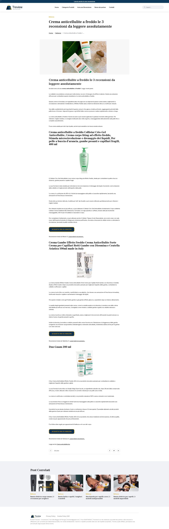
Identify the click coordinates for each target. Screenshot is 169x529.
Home (57, 7)
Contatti (111, 7)
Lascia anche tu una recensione (84, 1)
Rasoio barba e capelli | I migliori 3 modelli (70, 498)
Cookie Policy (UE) (63, 516)
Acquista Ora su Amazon (61, 229)
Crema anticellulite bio (63, 444)
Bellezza (58, 33)
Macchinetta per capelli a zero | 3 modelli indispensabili (98, 498)
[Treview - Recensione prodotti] (14, 7)
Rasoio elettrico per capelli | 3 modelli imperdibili (124, 498)
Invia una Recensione (84, 7)
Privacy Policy (50, 516)
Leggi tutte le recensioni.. (76, 236)
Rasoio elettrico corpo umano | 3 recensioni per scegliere (42, 498)
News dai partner (100, 7)
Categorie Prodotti (68, 7)
